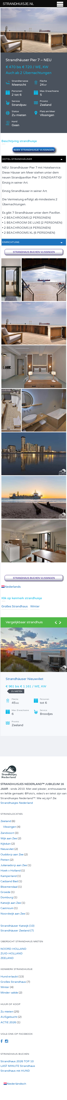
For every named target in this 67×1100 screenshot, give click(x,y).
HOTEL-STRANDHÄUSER (17, 159)
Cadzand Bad (9, 881)
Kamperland (9, 876)
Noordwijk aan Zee (13, 913)
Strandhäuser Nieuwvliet (24, 679)
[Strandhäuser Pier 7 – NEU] (34, 30)
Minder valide (9, 992)
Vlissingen (9, 827)
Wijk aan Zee (9, 838)
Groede (5, 892)
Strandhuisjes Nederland (17, 803)
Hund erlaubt (9, 976)
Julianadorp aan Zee (14, 865)
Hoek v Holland (11, 870)
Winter (35, 606)
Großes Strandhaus (14, 606)
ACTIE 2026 (8, 1022)
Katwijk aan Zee (11, 903)
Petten (5, 860)
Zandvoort (7, 833)
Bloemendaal (9, 887)
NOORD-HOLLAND (13, 949)
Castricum (7, 908)
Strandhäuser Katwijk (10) (17, 926)
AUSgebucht (9, 1017)
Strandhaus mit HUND (15, 1070)
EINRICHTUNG (10, 242)
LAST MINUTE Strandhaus (18, 1066)
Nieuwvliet (7, 849)
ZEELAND (7, 958)
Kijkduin (6, 843)
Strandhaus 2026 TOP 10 (17, 1061)
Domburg (7, 897)
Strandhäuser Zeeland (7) (17, 930)
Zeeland (6, 821)
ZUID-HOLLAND (12, 953)
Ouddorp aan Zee (12, 854)
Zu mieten (7, 1011)
